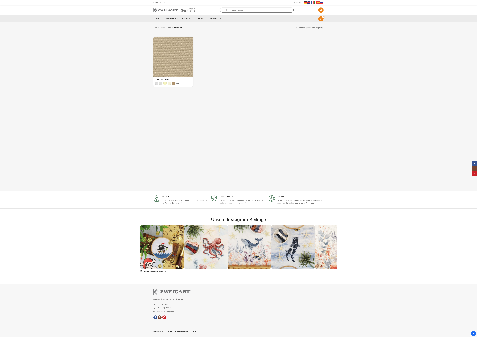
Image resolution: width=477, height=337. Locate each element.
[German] (305, 2)
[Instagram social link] (297, 2)
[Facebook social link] (294, 2)
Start (155, 28)
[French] (312, 2)
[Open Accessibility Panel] (473, 333)
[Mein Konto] (321, 10)
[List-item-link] (176, 304)
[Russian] (322, 2)
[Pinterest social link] (300, 2)
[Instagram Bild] (162, 247)
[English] (309, 2)
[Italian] (315, 2)
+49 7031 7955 (165, 2)
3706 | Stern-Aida (162, 79)
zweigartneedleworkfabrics (154, 271)
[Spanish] (318, 2)
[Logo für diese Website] (165, 10)
